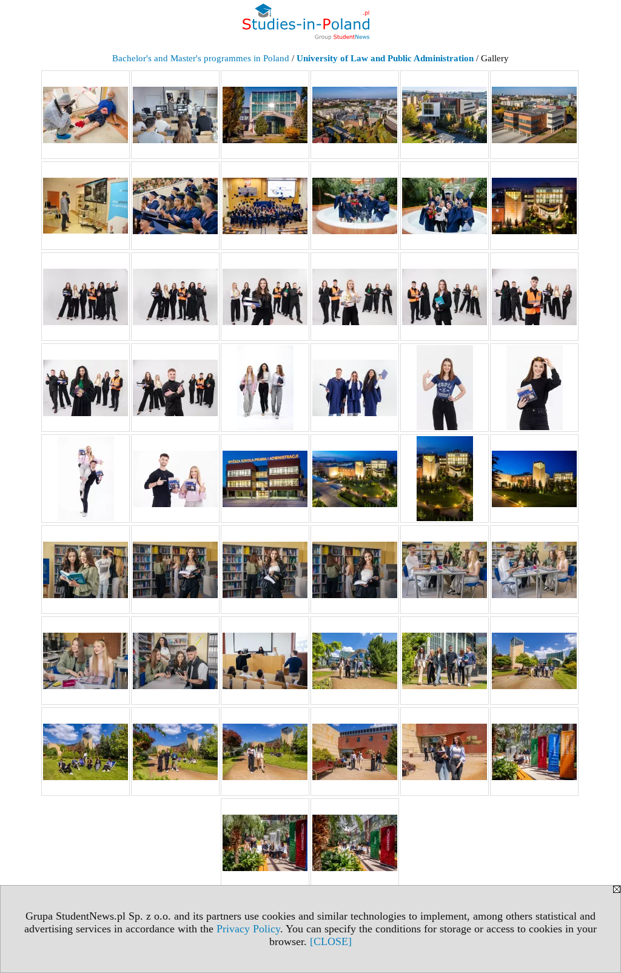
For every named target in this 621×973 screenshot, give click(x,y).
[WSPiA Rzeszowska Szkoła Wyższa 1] (85, 114)
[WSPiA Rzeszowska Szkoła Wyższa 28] (354, 478)
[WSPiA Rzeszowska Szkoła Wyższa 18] (534, 296)
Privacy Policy (248, 929)
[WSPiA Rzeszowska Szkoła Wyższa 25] (85, 478)
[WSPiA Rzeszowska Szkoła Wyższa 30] (534, 478)
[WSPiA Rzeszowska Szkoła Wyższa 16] (354, 296)
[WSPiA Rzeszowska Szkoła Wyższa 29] (444, 478)
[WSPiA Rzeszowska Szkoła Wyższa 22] (354, 387)
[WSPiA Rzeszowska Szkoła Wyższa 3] (265, 114)
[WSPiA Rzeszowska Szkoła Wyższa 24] (534, 387)
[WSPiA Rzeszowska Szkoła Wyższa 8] (175, 205)
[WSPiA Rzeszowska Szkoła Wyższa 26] (175, 478)
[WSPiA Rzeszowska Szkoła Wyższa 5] (444, 114)
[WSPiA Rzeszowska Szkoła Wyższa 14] (175, 296)
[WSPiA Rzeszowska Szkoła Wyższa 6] (534, 114)
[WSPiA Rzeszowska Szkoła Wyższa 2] (175, 114)
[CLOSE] (331, 941)
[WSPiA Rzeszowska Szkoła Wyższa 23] (444, 387)
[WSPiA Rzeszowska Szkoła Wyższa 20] (175, 387)
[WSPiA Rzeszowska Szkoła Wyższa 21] (265, 387)
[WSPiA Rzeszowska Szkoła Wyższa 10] (354, 205)
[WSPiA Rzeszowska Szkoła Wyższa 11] (444, 205)
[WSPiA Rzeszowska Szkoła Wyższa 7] (85, 205)
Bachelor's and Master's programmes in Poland (200, 58)
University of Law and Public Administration (385, 58)
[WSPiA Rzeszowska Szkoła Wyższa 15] (265, 296)
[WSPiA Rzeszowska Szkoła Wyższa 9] (265, 205)
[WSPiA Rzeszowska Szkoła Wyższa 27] (265, 478)
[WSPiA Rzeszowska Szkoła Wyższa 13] (85, 296)
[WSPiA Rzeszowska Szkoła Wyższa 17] (444, 296)
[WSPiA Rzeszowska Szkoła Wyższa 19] (85, 387)
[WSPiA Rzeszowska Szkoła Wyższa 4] (354, 114)
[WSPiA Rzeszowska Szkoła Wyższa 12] (534, 205)
